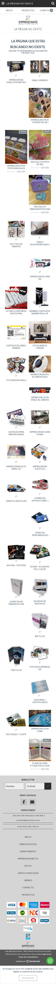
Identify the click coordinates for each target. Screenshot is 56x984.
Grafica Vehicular (16, 501)
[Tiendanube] (28, 962)
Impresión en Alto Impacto (16, 467)
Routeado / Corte (16, 734)
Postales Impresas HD (40, 668)
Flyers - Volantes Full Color (39, 567)
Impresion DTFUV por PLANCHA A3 (16, 166)
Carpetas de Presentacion (16, 602)
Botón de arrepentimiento (28, 957)
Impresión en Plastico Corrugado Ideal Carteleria (40, 467)
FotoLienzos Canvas (40, 346)
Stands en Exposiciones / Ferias (40, 499)
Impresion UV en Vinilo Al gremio (40, 398)
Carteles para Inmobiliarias (16, 433)
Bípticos (40, 636)
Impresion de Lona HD (40, 277)
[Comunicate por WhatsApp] (50, 961)
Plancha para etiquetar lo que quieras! (40, 764)
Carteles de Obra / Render (16, 346)
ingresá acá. (47, 954)
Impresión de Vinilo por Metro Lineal (16, 81)
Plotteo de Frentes (16, 245)
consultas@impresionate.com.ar (28, 820)
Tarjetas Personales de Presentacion (40, 533)
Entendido (28, 978)
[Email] (32, 802)
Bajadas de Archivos (40, 602)
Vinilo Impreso (40, 80)
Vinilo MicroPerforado (40, 243)
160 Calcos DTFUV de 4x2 (39, 163)
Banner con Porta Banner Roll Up (40, 312)
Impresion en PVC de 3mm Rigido (39, 375)
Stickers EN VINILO (16, 380)
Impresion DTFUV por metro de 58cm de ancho (40, 121)
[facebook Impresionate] (24, 802)
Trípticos (16, 670)
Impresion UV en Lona (40, 729)
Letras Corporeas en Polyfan (16, 312)
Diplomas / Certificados (39, 701)
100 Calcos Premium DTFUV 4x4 (40, 207)
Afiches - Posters (16, 565)
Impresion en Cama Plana (40, 433)
